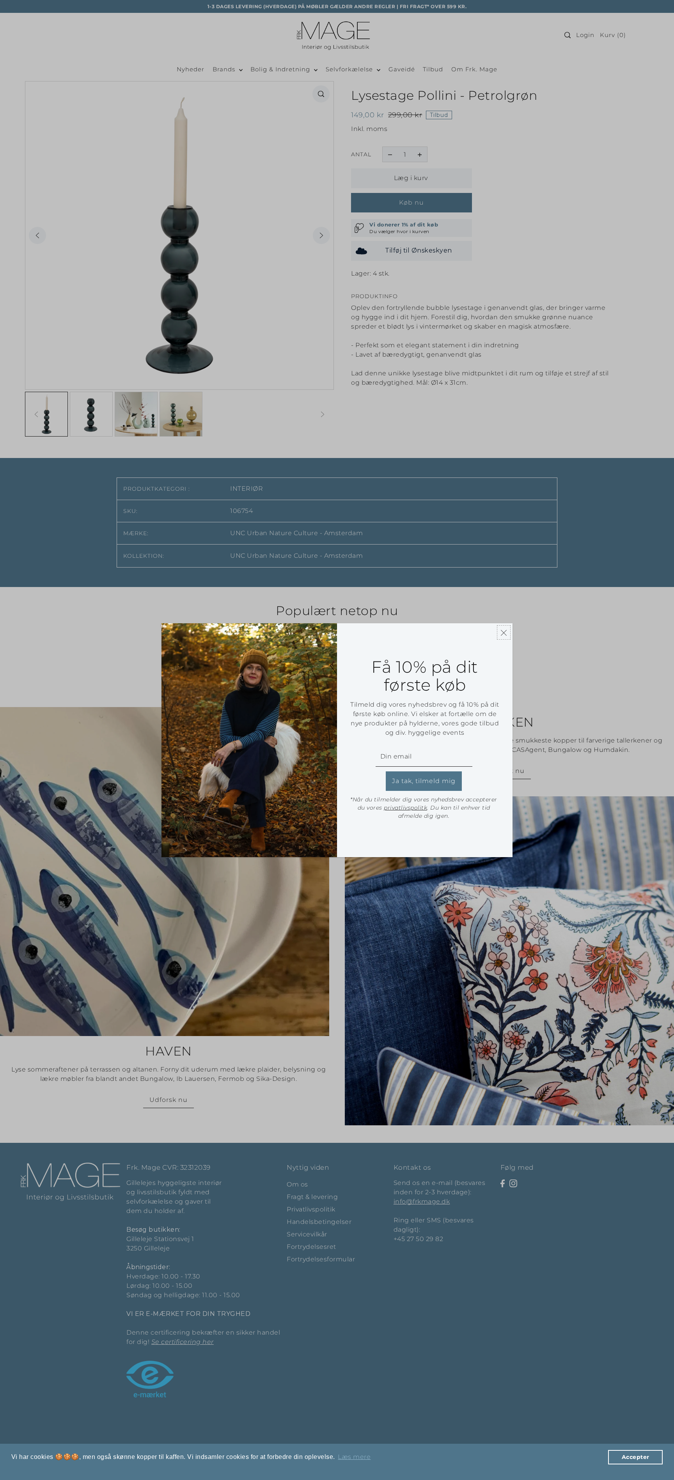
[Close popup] (504, 632)
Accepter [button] (635, 1457)
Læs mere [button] (354, 1457)
